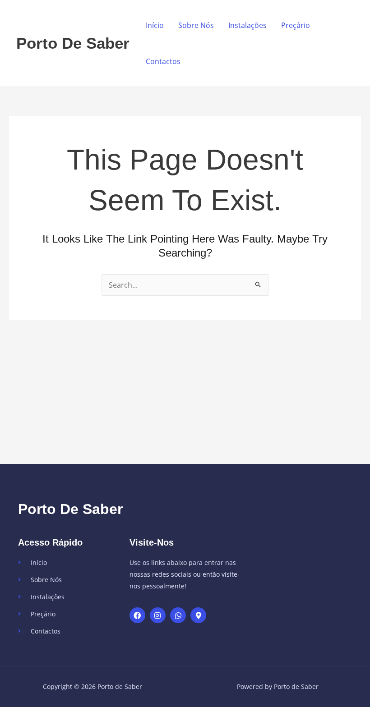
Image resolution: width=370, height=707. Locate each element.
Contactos (163, 61)
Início (155, 25)
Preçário (295, 25)
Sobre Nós (196, 25)
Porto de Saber (73, 43)
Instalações (247, 25)
